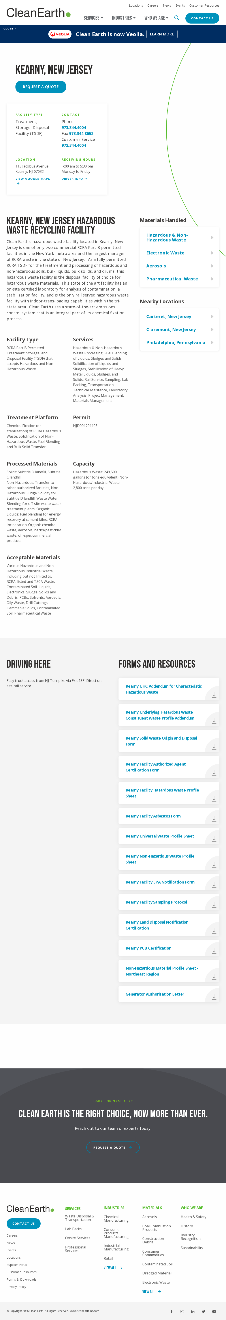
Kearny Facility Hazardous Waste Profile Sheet (162, 793)
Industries (114, 1208)
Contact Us (202, 18)
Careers (152, 5)
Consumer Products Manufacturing (116, 1233)
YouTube (214, 1311)
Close (10, 28)
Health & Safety (193, 1216)
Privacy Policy (16, 1287)
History (187, 1226)
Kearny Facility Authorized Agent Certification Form (156, 767)
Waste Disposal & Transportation (79, 1218)
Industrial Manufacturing (116, 1247)
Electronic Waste (156, 1282)
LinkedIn (193, 1311)
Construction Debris (153, 1240)
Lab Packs (73, 1228)
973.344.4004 (74, 127)
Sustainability (192, 1247)
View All (110, 1268)
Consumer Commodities (153, 1253)
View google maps (32, 179)
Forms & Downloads (21, 1279)
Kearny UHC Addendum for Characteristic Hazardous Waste (164, 689)
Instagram (182, 1311)
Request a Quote (41, 86)
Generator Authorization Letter (155, 994)
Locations (136, 5)
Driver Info (72, 179)
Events (180, 5)
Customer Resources (204, 5)
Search (176, 17)
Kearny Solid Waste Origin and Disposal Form (161, 741)
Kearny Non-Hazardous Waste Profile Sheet (160, 859)
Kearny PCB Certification (148, 948)
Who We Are (192, 1208)
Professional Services (75, 1249)
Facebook (171, 1311)
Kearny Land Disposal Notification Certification (157, 925)
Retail (108, 1258)
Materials (152, 1208)
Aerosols (149, 1216)
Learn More (162, 34)
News (167, 5)
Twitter (203, 1311)
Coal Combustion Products (156, 1228)
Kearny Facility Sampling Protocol (156, 902)
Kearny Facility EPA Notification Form (160, 882)
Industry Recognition (191, 1237)
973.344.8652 (81, 133)
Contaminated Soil (157, 1264)
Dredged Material (156, 1273)
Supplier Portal (17, 1265)
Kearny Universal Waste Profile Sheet (160, 836)
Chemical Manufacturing (116, 1218)
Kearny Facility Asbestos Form (153, 816)
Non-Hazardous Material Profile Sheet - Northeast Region (162, 971)
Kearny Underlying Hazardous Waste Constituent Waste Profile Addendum (160, 715)
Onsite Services (77, 1237)
